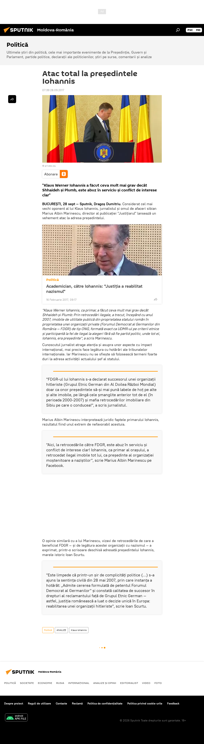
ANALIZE (61, 630)
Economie (45, 683)
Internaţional (78, 683)
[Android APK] (16, 717)
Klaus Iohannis (79, 630)
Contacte (61, 703)
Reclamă (77, 703)
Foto (158, 683)
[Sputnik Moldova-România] (19, 33)
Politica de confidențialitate (105, 703)
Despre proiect (13, 703)
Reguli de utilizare (39, 703)
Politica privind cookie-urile (144, 703)
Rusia (60, 683)
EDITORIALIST (129, 683)
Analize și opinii (104, 683)
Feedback (173, 703)
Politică (52, 279)
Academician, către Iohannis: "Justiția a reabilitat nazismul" (94, 288)
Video (146, 683)
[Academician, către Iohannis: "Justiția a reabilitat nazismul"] (102, 250)
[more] (156, 299)
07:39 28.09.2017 (53, 90)
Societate (27, 683)
